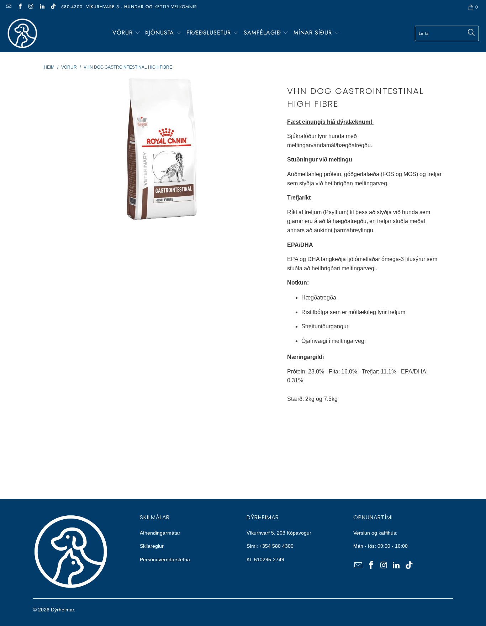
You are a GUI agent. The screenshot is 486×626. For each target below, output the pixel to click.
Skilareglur (152, 546)
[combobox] (447, 33)
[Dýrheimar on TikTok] (53, 7)
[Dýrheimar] (22, 33)
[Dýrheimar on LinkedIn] (42, 7)
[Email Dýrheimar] (8, 7)
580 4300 (283, 546)
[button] (126, 33)
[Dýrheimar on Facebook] (19, 7)
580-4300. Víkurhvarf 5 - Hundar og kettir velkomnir (129, 7)
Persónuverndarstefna (165, 559)
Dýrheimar (62, 609)
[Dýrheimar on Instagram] (31, 7)
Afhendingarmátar (160, 533)
